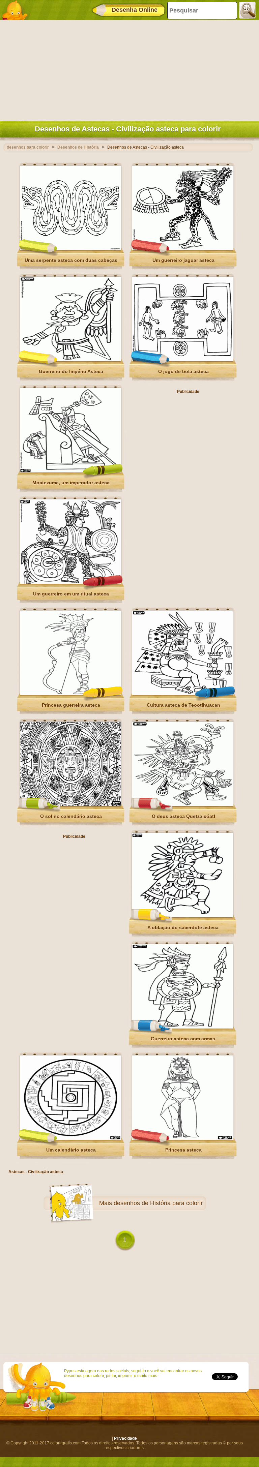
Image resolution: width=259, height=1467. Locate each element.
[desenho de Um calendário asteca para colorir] (70, 1138)
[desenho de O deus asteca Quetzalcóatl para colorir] (182, 804)
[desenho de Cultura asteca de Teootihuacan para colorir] (182, 693)
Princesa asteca (183, 1150)
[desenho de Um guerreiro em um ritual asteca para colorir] (70, 582)
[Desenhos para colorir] (17, 10)
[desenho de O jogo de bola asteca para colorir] (182, 360)
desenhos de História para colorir (158, 1203)
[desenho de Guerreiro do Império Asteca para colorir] (70, 360)
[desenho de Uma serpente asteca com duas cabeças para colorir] (70, 248)
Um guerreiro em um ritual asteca (71, 594)
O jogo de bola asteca (183, 371)
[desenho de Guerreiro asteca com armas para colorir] (182, 1027)
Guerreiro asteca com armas (183, 1038)
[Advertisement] (128, 69)
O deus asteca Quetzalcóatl (183, 816)
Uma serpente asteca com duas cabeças (71, 260)
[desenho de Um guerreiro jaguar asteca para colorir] (182, 248)
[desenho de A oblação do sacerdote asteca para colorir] (182, 916)
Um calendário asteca (71, 1150)
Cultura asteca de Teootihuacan (183, 705)
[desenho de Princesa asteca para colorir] (182, 1138)
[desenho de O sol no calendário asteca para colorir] (70, 804)
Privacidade (125, 1438)
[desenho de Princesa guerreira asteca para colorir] (70, 693)
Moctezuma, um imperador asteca (71, 482)
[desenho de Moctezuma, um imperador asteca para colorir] (70, 471)
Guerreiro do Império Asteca (71, 371)
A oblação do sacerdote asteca (183, 927)
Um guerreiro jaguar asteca (183, 260)
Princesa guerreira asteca (71, 705)
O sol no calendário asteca (71, 816)
